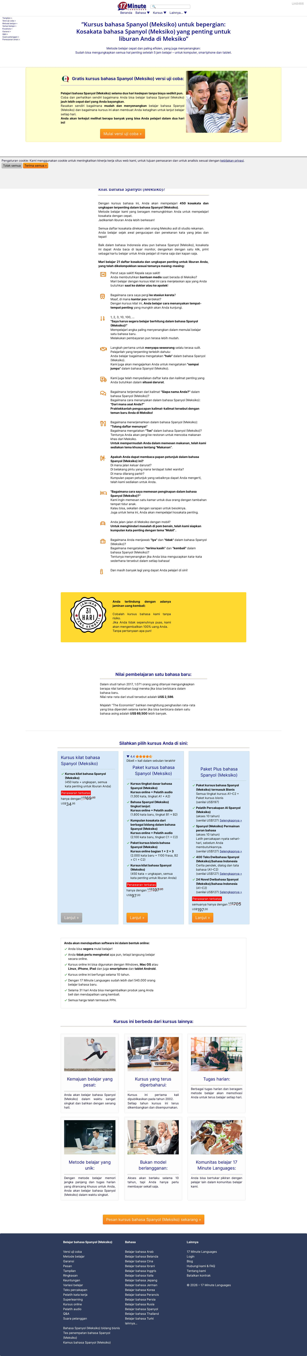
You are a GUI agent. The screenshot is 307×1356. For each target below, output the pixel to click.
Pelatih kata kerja (75, 1295)
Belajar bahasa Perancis (142, 1295)
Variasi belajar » (9, 26)
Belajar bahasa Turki (139, 1318)
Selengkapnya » (231, 820)
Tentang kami (196, 1271)
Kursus (158, 13)
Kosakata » (7, 29)
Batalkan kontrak (199, 1275)
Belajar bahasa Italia (139, 1275)
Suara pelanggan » (10, 37)
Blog (190, 1261)
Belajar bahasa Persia (140, 1299)
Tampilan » (7, 18)
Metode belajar (74, 1256)
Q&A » (5, 34)
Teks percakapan (75, 1290)
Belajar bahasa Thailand (142, 1314)
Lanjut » (71, 917)
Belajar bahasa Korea (140, 1290)
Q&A (66, 1314)
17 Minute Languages (202, 1252)
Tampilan (69, 1271)
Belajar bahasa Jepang (141, 1280)
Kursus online (72, 1304)
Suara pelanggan (75, 1318)
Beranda (126, 13)
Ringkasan (70, 1275)
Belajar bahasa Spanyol (141, 1309)
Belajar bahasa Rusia (139, 1304)
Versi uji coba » (9, 21)
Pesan (67, 1266)
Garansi (68, 1261)
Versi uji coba (72, 1252)
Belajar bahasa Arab (139, 1252)
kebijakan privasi (232, 160)
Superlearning (73, 1299)
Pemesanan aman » (11, 39)
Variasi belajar (73, 1285)
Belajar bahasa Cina (139, 1261)
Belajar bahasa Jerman (141, 1285)
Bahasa (140, 13)
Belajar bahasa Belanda (141, 1256)
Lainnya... (176, 13)
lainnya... (131, 1323)
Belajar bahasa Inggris (140, 1271)
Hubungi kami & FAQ (201, 1266)
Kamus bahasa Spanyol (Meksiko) (87, 1342)
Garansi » (6, 31)
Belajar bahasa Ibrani (140, 1266)
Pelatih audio (72, 1309)
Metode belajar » (9, 23)
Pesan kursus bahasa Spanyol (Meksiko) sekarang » (153, 1219)
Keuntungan (71, 1280)
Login (190, 1256)
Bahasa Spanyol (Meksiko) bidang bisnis (91, 1328)
